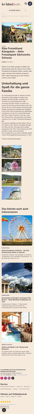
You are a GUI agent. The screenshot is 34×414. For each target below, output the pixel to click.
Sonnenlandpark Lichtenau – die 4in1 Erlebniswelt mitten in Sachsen (15, 251)
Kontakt (19, 396)
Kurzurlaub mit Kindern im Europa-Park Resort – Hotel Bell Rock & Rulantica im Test (16, 300)
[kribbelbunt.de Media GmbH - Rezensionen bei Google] (8, 402)
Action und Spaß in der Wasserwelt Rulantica (15, 348)
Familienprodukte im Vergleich (7, 386)
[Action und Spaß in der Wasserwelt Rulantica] (17, 327)
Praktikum (13, 396)
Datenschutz (27, 386)
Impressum (19, 386)
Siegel (7, 396)
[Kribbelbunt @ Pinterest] (5, 378)
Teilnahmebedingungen (5, 389)
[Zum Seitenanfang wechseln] (30, 406)
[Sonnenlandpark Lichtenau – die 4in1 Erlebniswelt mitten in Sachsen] (17, 230)
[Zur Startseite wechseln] (13, 4)
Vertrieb (2, 396)
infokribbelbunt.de (21, 375)
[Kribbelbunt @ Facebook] (1, 378)
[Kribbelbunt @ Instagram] (9, 378)
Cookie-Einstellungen (24, 389)
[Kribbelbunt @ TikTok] (12, 378)
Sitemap (15, 389)
